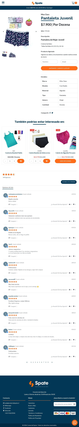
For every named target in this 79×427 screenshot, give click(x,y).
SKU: (42, 31)
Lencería (30, 410)
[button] (13, 204)
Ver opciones (65, 161)
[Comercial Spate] (39, 3)
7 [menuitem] (43, 362)
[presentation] (3, 31)
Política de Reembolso (35, 415)
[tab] (7, 188)
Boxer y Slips (32, 405)
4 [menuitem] (37, 362)
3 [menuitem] (35, 362)
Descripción (45, 36)
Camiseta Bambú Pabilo (13, 153)
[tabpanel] (39, 277)
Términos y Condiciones (35, 413)
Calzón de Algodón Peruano (65, 153)
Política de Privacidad (34, 418)
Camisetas (31, 408)
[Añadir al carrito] (20, 161)
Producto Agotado (47, 51)
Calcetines (31, 403)
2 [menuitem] (33, 362)
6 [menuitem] (41, 362)
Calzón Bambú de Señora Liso (39, 153)
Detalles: (44, 77)
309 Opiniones (7, 177)
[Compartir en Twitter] (52, 113)
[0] (73, 3)
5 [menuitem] (39, 362)
